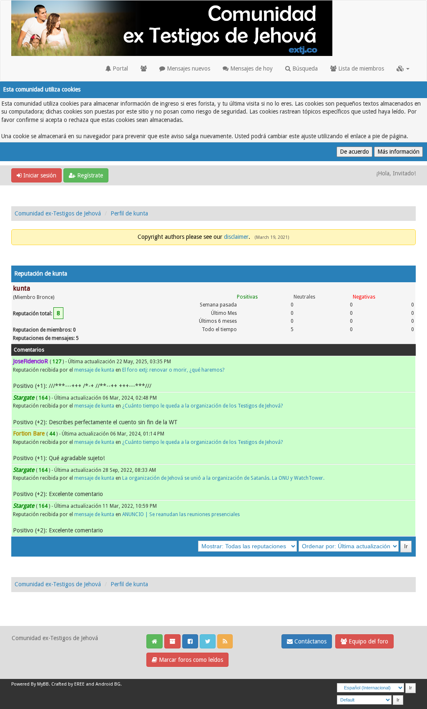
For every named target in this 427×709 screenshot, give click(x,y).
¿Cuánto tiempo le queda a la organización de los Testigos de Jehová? (202, 406)
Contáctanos (310, 641)
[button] (403, 68)
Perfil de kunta (129, 213)
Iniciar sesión (39, 175)
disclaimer (236, 236)
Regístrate (89, 175)
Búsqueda (304, 68)
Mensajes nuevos (187, 68)
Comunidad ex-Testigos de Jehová (58, 213)
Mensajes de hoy (251, 68)
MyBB (43, 684)
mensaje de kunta (94, 370)
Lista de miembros (360, 68)
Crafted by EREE (68, 684)
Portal (119, 68)
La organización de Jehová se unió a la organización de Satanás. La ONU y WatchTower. (223, 478)
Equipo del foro (367, 641)
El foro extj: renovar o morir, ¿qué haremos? (173, 370)
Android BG (108, 684)
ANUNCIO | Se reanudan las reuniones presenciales (181, 514)
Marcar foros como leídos (190, 659)
